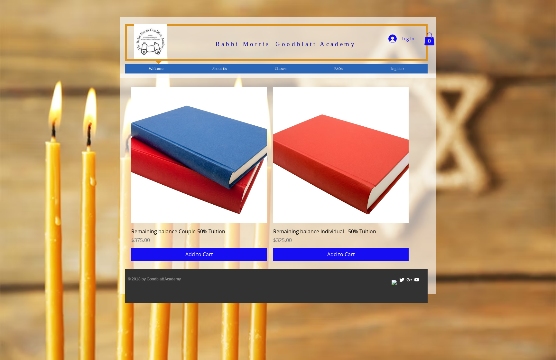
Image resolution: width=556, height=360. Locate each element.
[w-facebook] (394, 283)
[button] (429, 39)
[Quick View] (199, 155)
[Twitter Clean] (402, 280)
